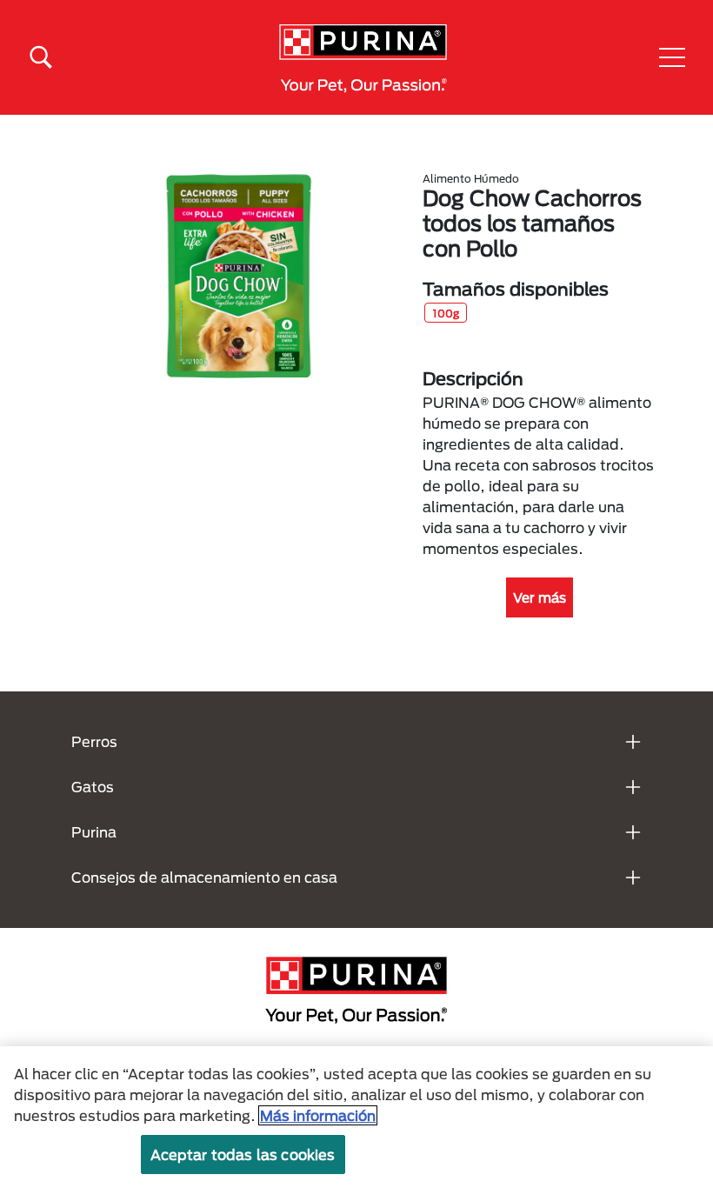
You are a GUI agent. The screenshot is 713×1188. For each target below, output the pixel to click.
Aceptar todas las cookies (243, 1154)
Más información (318, 1115)
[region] (356, 1117)
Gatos (92, 786)
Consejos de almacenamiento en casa (204, 877)
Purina (94, 832)
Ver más (539, 597)
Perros (94, 741)
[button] (672, 57)
